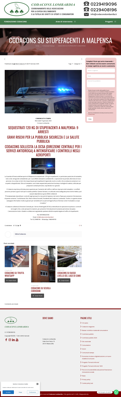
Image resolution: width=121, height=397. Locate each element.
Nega (20, 392)
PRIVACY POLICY (86, 379)
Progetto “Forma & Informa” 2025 (92, 366)
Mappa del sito (84, 394)
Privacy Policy (91, 114)
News (84, 376)
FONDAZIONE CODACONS (15, 21)
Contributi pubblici (88, 334)
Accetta (8, 392)
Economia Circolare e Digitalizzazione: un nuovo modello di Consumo (96, 357)
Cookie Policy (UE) (87, 383)
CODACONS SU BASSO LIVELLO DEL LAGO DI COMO (69, 274)
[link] (39, 9)
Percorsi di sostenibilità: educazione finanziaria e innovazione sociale (97, 371)
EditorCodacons (20, 64)
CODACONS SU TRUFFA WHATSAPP (14, 274)
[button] (37, 384)
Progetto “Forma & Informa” (90, 362)
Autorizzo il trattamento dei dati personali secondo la (100, 113)
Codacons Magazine (88, 327)
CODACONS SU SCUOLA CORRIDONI (41, 289)
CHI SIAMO (85, 323)
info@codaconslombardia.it (45, 217)
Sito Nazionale (86, 341)
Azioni (84, 349)
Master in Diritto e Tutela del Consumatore (95, 330)
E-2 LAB (75, 394)
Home (37, 46)
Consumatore (86, 345)
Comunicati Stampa (48, 46)
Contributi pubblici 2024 (89, 338)
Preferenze (32, 392)
